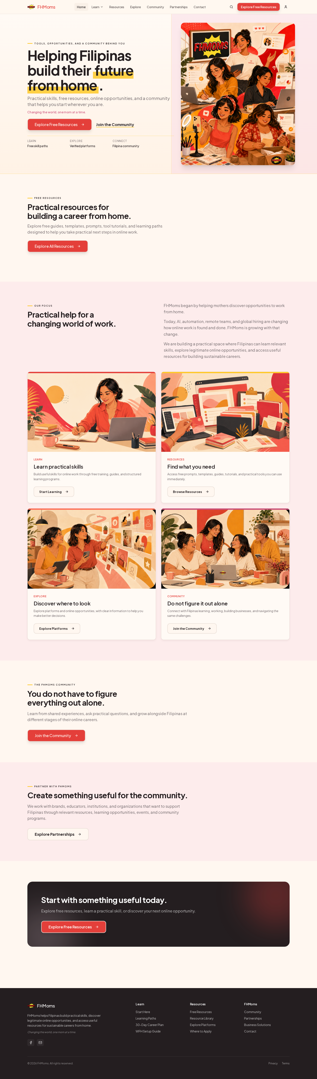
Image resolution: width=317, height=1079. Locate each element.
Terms (286, 1063)
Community (155, 7)
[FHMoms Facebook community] (30, 1042)
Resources (116, 7)
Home (81, 7)
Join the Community (115, 124)
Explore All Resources (54, 246)
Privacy (273, 1063)
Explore (135, 7)
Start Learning (50, 492)
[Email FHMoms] (40, 1042)
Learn (95, 7)
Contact (200, 7)
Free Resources (201, 1012)
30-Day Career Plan (150, 1025)
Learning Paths (146, 1018)
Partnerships (179, 7)
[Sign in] (286, 7)
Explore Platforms (53, 628)
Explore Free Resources (258, 7)
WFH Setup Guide (148, 1031)
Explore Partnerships (54, 834)
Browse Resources (187, 492)
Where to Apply (201, 1031)
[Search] (231, 7)
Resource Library (202, 1018)
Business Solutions (257, 1025)
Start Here (143, 1012)
